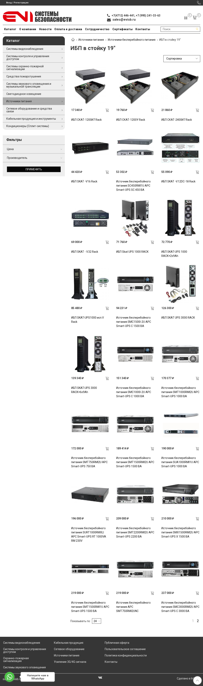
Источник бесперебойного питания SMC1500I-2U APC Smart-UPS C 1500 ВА (133, 322)
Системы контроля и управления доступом (27, 58)
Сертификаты (122, 29)
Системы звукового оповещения (24, 667)
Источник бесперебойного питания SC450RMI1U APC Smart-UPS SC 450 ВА (133, 185)
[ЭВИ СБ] (37, 15)
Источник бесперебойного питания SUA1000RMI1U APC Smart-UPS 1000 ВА (180, 462)
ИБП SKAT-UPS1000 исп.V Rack (87, 319)
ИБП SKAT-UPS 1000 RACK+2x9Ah (174, 253)
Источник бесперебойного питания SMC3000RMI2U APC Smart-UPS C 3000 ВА (180, 607)
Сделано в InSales (188, 678)
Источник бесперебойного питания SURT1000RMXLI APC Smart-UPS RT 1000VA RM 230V (88, 534)
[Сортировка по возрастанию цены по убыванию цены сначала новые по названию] (181, 58)
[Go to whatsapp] (9, 677)
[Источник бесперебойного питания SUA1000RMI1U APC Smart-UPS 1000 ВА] (180, 424)
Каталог (10, 29)
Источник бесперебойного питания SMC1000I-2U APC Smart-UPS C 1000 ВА (133, 392)
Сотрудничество (97, 29)
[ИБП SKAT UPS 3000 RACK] (180, 284)
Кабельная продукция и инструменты (31, 118)
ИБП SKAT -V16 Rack (84, 181)
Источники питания (91, 39)
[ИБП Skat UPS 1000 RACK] (135, 218)
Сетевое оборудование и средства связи (29, 110)
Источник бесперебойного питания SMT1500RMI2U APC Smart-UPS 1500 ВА (135, 462)
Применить (34, 169)
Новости (45, 29)
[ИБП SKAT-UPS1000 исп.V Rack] (90, 284)
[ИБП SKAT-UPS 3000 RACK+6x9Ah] (90, 354)
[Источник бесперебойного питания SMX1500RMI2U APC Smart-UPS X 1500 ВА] (180, 494)
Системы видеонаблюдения (24, 48)
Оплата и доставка (68, 29)
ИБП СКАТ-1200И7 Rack (86, 119)
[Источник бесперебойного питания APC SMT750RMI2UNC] (135, 569)
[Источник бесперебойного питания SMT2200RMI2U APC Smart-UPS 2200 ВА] (135, 494)
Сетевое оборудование (69, 649)
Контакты (142, 29)
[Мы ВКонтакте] (100, 677)
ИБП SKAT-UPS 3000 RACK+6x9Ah (84, 390)
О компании (27, 29)
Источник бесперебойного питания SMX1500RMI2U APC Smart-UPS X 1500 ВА (180, 532)
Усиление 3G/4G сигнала (70, 661)
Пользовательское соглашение (125, 649)
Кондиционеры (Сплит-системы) (27, 126)
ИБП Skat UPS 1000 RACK (132, 251)
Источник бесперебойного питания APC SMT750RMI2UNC (133, 607)
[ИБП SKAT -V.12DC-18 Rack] (180, 148)
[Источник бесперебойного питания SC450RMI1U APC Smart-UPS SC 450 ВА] (135, 148)
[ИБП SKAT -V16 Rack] (90, 148)
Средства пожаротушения (23, 76)
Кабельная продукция (68, 642)
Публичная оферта (117, 642)
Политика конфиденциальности (126, 655)
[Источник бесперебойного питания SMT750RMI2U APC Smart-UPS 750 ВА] (90, 424)
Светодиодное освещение (23, 93)
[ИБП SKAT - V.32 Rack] (90, 218)
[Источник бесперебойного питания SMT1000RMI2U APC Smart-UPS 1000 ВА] (180, 354)
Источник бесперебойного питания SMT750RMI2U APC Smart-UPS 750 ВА (89, 462)
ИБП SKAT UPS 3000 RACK (178, 317)
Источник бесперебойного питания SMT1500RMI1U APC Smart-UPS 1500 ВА (90, 607)
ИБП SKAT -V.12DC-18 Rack (178, 181)
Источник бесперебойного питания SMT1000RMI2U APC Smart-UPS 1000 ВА (180, 392)
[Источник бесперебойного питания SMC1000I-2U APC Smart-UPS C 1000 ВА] (135, 354)
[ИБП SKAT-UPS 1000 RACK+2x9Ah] (180, 218)
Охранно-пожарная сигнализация (16, 660)
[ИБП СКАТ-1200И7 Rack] (90, 86)
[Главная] (73, 39)
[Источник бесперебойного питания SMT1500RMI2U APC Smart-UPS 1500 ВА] (135, 424)
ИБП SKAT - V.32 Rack (84, 251)
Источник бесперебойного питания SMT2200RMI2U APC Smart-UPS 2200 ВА (135, 532)
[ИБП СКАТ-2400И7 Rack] (180, 86)
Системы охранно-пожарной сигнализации (25, 68)
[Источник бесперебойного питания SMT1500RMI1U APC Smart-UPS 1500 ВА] (90, 569)
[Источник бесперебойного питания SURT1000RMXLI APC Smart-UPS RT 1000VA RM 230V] (90, 494)
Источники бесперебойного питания (131, 39)
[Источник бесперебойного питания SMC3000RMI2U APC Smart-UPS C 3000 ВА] (180, 569)
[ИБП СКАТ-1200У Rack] (135, 86)
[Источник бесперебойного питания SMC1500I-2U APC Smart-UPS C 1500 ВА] (135, 284)
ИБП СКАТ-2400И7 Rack (176, 119)
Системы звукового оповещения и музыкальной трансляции (28, 85)
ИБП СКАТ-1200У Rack (130, 119)
